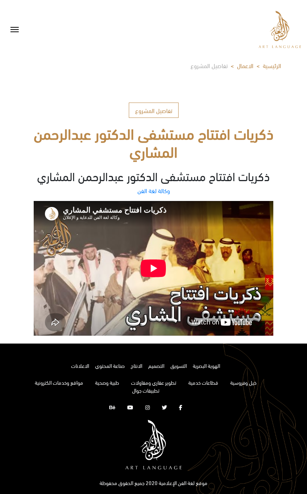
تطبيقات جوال (145, 390)
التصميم (156, 365)
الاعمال (245, 65)
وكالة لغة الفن (153, 190)
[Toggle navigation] (14, 29)
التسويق (178, 365)
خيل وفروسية (243, 382)
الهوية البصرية (206, 365)
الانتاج (136, 365)
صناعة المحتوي (110, 365)
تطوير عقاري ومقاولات (153, 382)
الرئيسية (272, 65)
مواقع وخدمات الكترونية (59, 382)
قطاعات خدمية (203, 382)
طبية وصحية (107, 382)
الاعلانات (80, 365)
